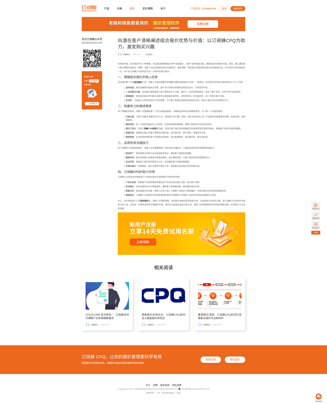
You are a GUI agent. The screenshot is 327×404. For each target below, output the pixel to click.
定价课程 (148, 8)
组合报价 (149, 54)
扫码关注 (315, 209)
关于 (163, 8)
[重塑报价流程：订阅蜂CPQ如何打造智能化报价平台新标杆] (219, 296)
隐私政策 (176, 385)
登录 (224, 8)
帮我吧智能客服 (167, 393)
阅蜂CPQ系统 (150, 128)
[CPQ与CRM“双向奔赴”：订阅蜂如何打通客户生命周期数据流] (107, 296)
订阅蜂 (178, 393)
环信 (158, 393)
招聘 (155, 385)
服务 (132, 8)
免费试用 (237, 8)
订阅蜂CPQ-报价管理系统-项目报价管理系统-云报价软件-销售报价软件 (89, 8)
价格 (119, 8)
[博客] (163, 24)
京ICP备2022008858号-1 (166, 389)
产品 (106, 8)
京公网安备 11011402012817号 (195, 389)
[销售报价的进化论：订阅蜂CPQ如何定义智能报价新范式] (163, 296)
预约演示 (235, 359)
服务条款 (165, 385)
